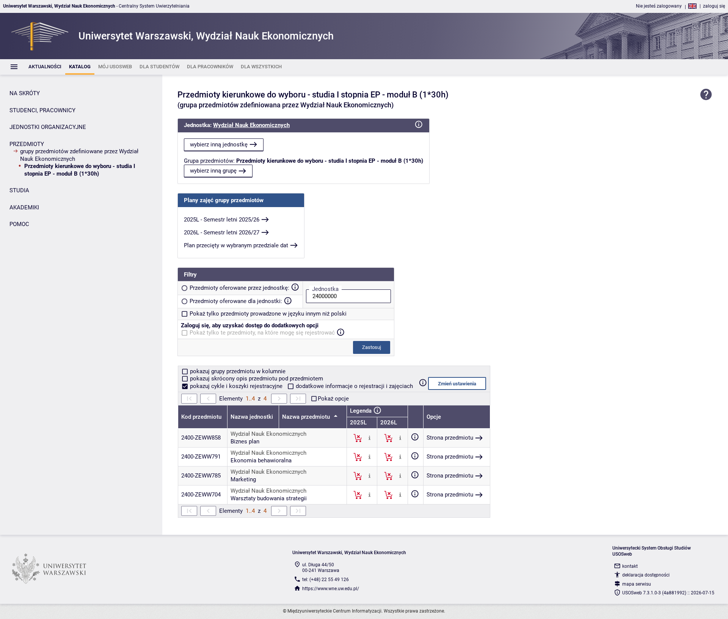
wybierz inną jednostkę (219, 144)
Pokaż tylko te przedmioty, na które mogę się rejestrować (262, 332)
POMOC (19, 224)
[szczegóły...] (369, 437)
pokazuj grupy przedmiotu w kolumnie (237, 371)
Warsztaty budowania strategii (269, 498)
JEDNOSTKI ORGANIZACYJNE (47, 127)
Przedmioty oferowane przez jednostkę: (239, 287)
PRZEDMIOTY (26, 144)
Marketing (243, 479)
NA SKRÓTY (24, 93)
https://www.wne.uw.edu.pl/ (330, 588)
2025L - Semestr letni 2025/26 (221, 219)
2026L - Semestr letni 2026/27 (221, 232)
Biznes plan (245, 441)
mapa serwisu (636, 584)
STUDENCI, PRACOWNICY (42, 110)
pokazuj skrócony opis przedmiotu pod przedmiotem (255, 378)
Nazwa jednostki (252, 416)
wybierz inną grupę (213, 170)
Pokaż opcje (333, 398)
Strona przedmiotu (450, 437)
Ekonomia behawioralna (261, 460)
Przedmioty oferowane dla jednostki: (236, 301)
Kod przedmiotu (201, 416)
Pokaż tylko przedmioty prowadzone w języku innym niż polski (268, 313)
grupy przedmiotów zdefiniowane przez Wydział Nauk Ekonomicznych (79, 155)
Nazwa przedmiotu (306, 416)
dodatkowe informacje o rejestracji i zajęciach (353, 386)
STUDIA (19, 190)
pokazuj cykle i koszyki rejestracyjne (236, 386)
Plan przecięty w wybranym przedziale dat (236, 245)
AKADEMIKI (24, 207)
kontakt (630, 566)
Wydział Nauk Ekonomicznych (251, 125)
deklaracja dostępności (646, 575)
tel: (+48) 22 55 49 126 (325, 579)
